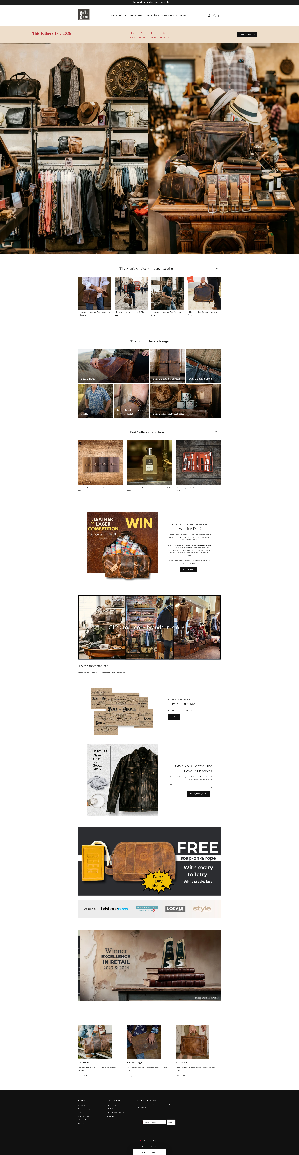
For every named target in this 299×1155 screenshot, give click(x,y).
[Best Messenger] (144, 1042)
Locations (81, 1112)
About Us (181, 15)
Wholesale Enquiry (84, 1120)
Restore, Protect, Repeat (198, 794)
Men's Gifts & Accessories (159, 15)
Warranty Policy (83, 1116)
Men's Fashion (118, 15)
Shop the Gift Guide (247, 35)
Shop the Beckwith (86, 1076)
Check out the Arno (183, 1076)
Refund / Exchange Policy (86, 1109)
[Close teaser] (165, 1150)
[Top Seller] (95, 1042)
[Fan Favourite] (192, 1042)
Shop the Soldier (134, 1076)
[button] (149, 1152)
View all (218, 268)
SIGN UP (171, 1122)
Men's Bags (136, 15)
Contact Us (81, 1105)
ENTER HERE (189, 569)
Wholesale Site (83, 1123)
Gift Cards (174, 717)
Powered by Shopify (149, 1147)
